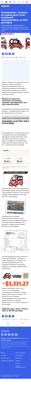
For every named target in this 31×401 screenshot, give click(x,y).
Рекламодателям (20, 355)
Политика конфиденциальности (21, 366)
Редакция (18, 360)
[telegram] (3, 54)
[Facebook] (2, 334)
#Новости (14, 319)
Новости (3, 352)
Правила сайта (19, 358)
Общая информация (20, 352)
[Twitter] (5, 334)
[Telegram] (12, 334)
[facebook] (6, 54)
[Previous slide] (4, 238)
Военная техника (5, 358)
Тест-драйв (3, 355)
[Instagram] (16, 334)
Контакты (18, 363)
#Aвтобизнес (6, 319)
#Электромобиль (24, 319)
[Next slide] (27, 238)
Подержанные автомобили (7, 360)
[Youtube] (9, 334)
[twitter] (9, 54)
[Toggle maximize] (27, 231)
